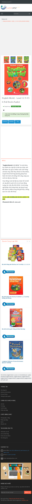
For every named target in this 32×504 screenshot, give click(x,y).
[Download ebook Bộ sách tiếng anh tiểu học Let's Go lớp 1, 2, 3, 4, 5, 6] (16, 253)
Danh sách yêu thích (5, 435)
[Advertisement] (16, 39)
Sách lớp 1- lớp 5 (16, 106)
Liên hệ (2, 404)
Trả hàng (3, 406)
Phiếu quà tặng (4, 410)
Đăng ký (27, 492)
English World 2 (17, 376)
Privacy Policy (4, 394)
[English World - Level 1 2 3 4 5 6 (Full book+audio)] (6, 59)
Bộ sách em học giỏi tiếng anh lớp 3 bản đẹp (13, 329)
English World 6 (20, 378)
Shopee (11, 121)
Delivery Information (6, 392)
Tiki (18, 121)
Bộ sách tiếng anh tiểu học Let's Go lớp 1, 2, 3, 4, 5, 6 (16, 264)
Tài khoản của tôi (5, 431)
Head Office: (7, 450)
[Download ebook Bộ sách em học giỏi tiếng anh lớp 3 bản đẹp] (16, 318)
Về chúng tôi (4, 390)
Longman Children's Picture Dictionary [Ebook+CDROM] (12, 362)
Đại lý (2, 422)
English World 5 (12, 378)
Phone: (5, 454)
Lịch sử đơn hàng (5, 433)
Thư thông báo (4, 438)
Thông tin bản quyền (6, 396)
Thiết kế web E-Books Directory (16, 498)
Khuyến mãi (3, 424)
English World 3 (25, 376)
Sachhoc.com (25, 500)
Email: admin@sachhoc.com (10, 458)
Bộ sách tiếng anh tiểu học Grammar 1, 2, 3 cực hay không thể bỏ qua (15, 297)
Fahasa (5, 121)
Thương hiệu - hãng (5, 418)
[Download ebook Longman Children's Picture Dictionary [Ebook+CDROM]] (16, 350)
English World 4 (4, 378)
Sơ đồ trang (3, 408)
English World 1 (10, 376)
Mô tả (3, 160)
